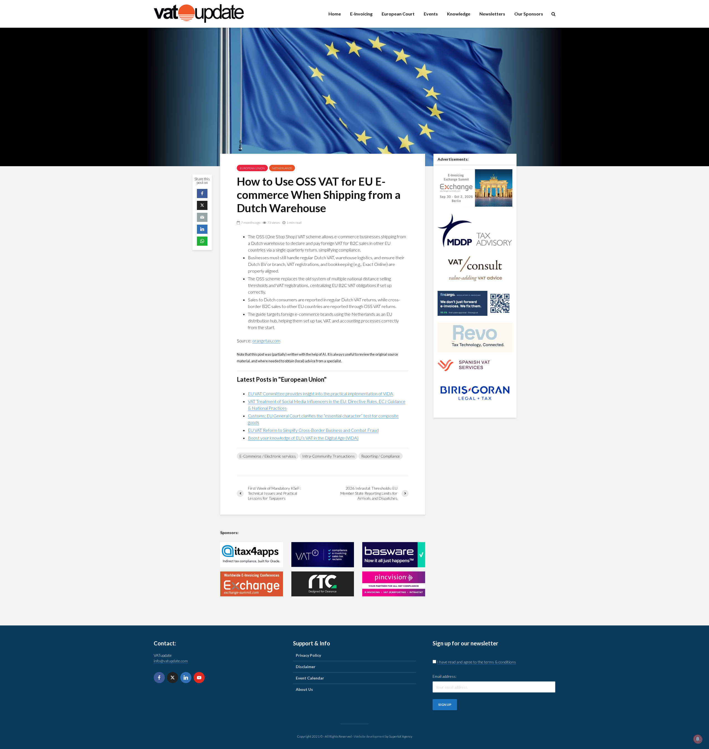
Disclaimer (305, 666)
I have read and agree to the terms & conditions (476, 662)
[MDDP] (475, 229)
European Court (398, 13)
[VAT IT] (322, 554)
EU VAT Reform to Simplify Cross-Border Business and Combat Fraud (313, 430)
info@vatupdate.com (171, 660)
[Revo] (475, 337)
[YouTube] (199, 677)
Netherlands (282, 168)
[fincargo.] (475, 303)
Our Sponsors (528, 13)
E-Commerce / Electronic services (268, 456)
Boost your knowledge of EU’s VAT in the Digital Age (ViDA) (303, 437)
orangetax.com (266, 340)
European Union (252, 168)
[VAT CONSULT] (475, 268)
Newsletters (492, 13)
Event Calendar (310, 678)
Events (431, 13)
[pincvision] (393, 584)
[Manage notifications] (697, 739)
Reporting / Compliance (380, 456)
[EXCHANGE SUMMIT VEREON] (251, 584)
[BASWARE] (393, 554)
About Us (304, 689)
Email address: (444, 676)
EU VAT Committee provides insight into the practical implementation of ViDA (320, 393)
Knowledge (458, 13)
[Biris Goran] (475, 392)
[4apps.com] (251, 554)
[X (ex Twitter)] (172, 677)
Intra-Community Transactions (328, 456)
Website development (369, 736)
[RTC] (322, 584)
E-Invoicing (361, 13)
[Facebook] (159, 677)
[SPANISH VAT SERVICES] (464, 365)
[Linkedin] (185, 677)
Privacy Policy (308, 655)
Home (334, 13)
